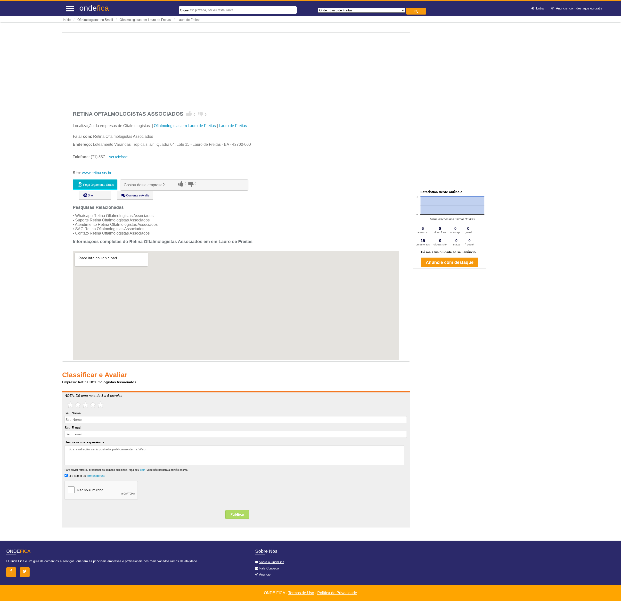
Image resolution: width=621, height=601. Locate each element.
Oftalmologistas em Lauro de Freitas (145, 20)
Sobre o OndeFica (271, 562)
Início (67, 20)
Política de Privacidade (337, 593)
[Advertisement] (218, 70)
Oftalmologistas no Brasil (95, 20)
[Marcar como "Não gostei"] (200, 113)
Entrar (540, 8)
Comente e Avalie (137, 195)
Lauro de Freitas (189, 20)
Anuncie (264, 574)
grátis (598, 8)
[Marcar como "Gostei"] (189, 114)
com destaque (579, 8)
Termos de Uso (301, 593)
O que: (184, 10)
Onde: (323, 10)
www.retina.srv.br (96, 173)
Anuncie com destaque (450, 262)
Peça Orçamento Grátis (98, 185)
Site (90, 195)
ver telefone (118, 157)
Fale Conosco (269, 568)
